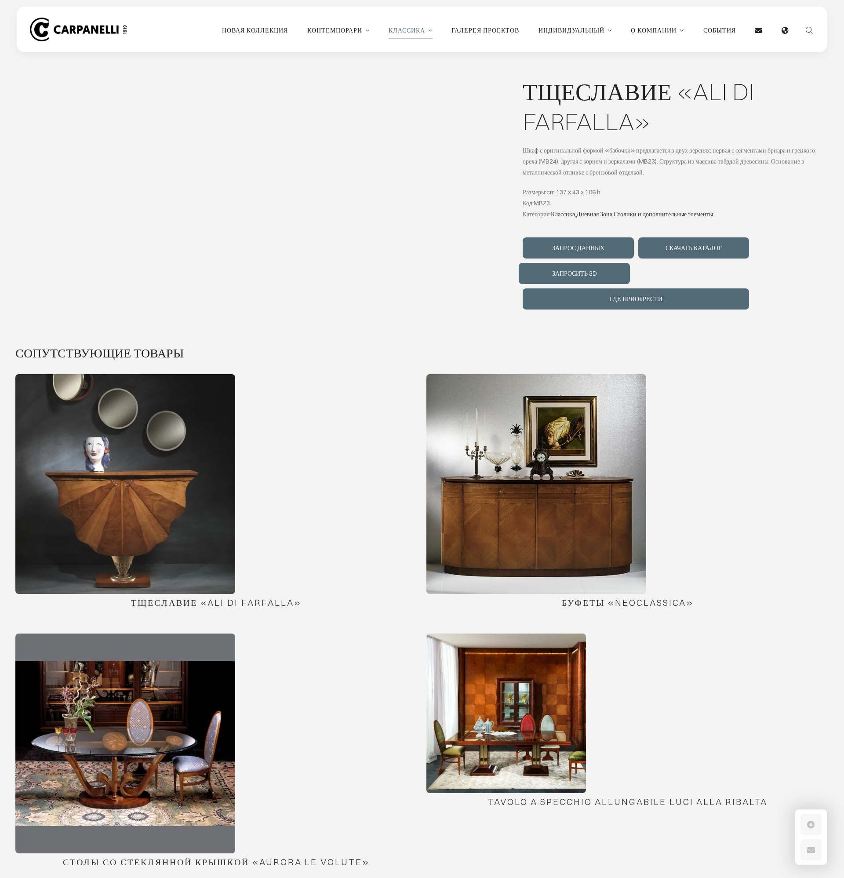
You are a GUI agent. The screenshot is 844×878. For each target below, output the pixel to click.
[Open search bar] (809, 29)
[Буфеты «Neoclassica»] (536, 484)
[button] (811, 824)
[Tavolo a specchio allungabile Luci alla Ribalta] (506, 713)
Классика (563, 214)
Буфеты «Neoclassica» (628, 602)
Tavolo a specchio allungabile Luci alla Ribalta (628, 801)
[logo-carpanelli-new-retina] (78, 21)
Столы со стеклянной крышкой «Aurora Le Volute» (216, 861)
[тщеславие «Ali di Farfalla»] (125, 484)
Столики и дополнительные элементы (663, 214)
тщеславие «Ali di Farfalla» (216, 602)
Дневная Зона (594, 214)
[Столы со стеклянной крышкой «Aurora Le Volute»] (125, 743)
